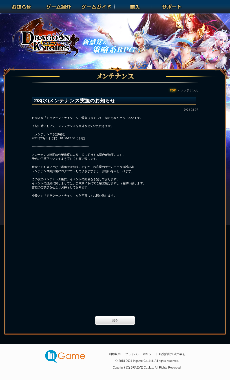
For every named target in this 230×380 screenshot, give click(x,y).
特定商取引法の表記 (172, 354)
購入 (133, 6)
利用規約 (115, 354)
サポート (170, 6)
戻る (115, 320)
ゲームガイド (96, 6)
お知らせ (21, 6)
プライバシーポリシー (139, 354)
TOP (173, 90)
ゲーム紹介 (58, 6)
